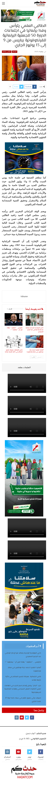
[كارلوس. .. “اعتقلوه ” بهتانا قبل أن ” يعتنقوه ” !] (14, 319)
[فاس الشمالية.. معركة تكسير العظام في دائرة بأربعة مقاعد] (14, 341)
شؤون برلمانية (7, 52)
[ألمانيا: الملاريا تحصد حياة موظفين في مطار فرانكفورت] (35, 341)
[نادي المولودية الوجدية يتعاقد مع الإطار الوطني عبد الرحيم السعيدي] (35, 319)
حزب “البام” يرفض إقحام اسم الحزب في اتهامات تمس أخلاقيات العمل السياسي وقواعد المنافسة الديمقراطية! (22, 689)
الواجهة (15, 52)
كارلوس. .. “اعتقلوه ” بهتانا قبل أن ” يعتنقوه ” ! (23, 662)
